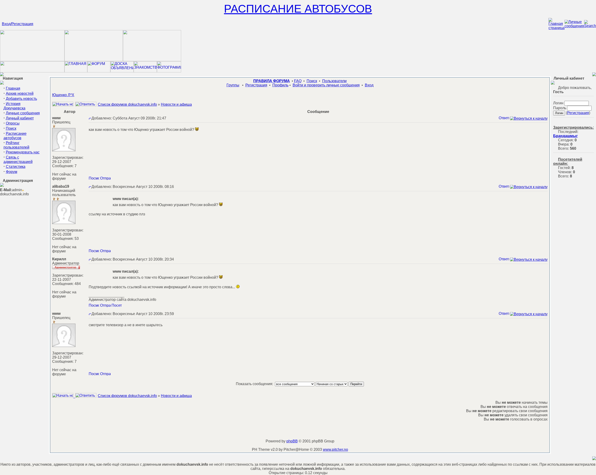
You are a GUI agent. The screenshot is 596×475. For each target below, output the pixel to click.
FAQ (297, 81)
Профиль (280, 85)
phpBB (292, 441)
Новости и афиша (176, 104)
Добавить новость (21, 99)
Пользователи (334, 81)
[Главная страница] (557, 28)
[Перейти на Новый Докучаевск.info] (32, 71)
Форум (11, 172)
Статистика (15, 167)
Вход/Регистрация (17, 24)
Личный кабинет (20, 118)
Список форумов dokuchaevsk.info (127, 104)
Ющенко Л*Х (63, 95)
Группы (233, 85)
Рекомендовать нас (23, 152)
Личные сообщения (23, 113)
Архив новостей (20, 93)
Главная (13, 88)
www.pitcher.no (335, 449)
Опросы (13, 123)
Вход (369, 85)
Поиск (11, 128)
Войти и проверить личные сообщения (326, 85)
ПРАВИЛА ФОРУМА (271, 81)
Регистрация (256, 85)
